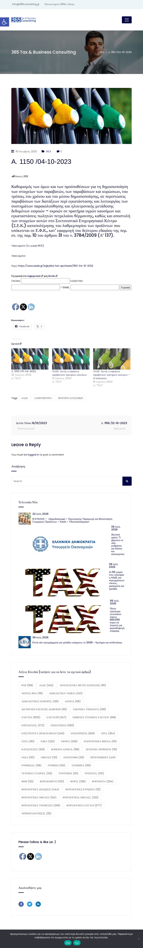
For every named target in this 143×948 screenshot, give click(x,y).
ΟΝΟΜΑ (15, 281)
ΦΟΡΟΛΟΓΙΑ (103, 781)
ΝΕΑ (48, 151)
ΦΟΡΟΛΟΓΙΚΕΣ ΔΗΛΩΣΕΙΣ (40, 789)
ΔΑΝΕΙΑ (73, 701)
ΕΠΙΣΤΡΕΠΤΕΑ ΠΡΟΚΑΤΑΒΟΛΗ (43, 733)
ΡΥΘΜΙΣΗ (56, 765)
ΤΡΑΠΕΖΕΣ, (94, 773)
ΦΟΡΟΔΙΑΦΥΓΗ (52, 781)
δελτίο (51, 276)
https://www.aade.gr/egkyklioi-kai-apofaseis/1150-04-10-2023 (55, 266)
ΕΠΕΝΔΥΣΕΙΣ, (32, 725)
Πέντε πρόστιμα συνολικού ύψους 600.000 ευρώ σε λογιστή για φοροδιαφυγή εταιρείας (117, 620)
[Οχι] (138, 939)
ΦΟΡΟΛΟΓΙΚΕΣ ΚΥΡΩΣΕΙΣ (83, 789)
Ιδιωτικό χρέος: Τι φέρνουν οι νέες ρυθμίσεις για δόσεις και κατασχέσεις (118, 544)
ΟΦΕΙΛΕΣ (49, 757)
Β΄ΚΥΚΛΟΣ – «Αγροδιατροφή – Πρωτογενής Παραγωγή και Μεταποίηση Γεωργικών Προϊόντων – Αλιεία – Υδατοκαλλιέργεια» (72, 520)
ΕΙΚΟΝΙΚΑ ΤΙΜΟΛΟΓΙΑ (89, 709)
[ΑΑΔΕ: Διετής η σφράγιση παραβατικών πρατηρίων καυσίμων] (70, 359)
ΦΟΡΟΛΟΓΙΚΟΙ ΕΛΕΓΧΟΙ (84, 805)
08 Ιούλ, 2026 (115, 528)
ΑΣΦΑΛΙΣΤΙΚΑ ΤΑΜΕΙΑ (66, 693)
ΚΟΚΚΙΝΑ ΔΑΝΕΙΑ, (65, 749)
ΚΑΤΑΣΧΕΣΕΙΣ (33, 749)
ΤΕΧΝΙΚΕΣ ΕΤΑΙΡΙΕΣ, (36, 773)
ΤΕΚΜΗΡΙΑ (81, 765)
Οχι (77, 942)
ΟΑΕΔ (28, 757)
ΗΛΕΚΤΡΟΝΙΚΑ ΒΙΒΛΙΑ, (100, 741)
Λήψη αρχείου (18, 255)
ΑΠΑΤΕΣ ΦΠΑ (32, 693)
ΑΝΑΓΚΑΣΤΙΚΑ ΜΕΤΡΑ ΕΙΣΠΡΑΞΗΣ (83, 685)
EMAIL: (66, 287)
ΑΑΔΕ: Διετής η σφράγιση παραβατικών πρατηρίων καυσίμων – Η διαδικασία (111, 375)
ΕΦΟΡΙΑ (69, 741)
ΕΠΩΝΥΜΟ (76, 281)
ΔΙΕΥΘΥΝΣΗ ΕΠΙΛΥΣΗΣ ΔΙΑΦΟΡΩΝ (44, 709)
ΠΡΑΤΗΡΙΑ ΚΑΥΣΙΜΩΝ (70, 398)
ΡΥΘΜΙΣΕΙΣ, (31, 765)
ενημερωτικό (33, 276)
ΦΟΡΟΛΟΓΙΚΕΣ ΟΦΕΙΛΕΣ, (81, 797)
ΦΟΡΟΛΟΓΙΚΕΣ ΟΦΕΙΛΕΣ (39, 797)
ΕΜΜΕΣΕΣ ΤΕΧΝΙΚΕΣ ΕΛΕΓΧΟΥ (94, 717)
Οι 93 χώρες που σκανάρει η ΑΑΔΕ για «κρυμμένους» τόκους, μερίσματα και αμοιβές (117, 580)
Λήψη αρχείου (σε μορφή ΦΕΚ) (27, 245)
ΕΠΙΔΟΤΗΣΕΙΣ (62, 725)
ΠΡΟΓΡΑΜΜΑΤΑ (103, 757)
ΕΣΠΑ (28, 741)
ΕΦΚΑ (48, 741)
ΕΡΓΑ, (108, 733)
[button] (4, 21)
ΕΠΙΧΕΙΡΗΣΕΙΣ (83, 733)
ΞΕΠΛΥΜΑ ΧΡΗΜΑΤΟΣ (101, 749)
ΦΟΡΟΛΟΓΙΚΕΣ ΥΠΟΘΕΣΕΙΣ (40, 805)
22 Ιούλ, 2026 (40, 514)
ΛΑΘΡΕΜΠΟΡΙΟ (43, 398)
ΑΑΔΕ (24, 398)
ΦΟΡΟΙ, (78, 781)
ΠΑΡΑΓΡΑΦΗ (73, 757)
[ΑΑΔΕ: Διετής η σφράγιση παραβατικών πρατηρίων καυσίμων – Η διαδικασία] (111, 359)
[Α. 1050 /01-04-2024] (30, 359)
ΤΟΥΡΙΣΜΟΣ (68, 773)
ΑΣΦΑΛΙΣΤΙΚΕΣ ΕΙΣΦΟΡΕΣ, (40, 701)
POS (27, 685)
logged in (33, 454)
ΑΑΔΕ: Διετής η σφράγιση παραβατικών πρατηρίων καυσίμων (69, 373)
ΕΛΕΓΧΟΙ (30, 717)
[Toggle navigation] (127, 19)
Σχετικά (15, 343)
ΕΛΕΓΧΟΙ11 (56, 717)
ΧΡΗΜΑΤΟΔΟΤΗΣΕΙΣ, (36, 813)
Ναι (68, 942)
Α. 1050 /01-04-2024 (23, 371)
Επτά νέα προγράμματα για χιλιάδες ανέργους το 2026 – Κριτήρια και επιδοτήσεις (77, 642)
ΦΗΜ (27, 781)
